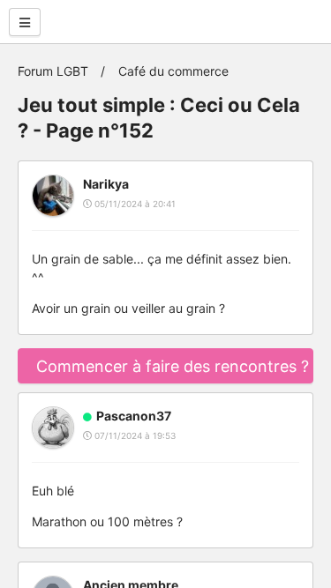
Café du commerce (173, 70)
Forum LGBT (53, 70)
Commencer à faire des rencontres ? (172, 366)
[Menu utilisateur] (25, 22)
